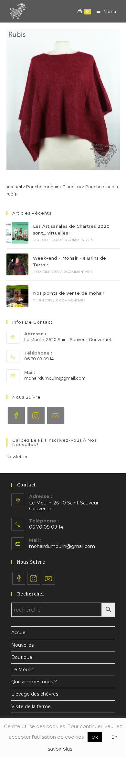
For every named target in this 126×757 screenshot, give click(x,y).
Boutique (21, 657)
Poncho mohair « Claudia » (53, 186)
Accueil (14, 186)
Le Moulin (22, 669)
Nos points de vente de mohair (69, 293)
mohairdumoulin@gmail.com (55, 378)
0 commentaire (79, 240)
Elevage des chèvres (34, 694)
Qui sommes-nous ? (34, 682)
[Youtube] (56, 415)
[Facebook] (16, 415)
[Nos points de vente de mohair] (17, 296)
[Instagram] (36, 415)
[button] (17, 456)
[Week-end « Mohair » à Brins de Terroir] (17, 264)
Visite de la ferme (31, 706)
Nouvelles (22, 645)
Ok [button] (94, 737)
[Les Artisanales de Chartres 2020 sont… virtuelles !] (17, 233)
